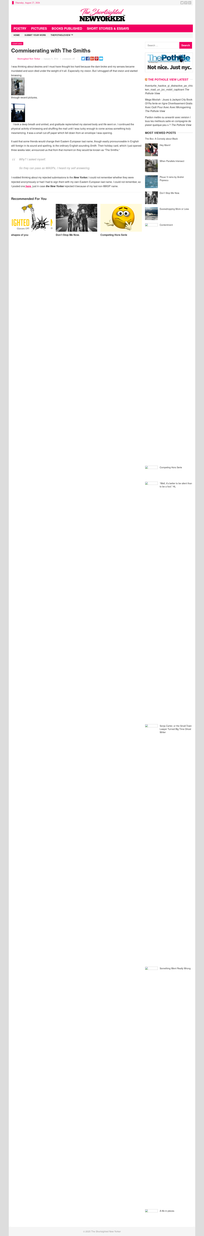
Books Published (67, 28)
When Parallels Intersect (172, 161)
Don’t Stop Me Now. (68, 235)
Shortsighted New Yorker (28, 58)
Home (17, 35)
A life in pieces (167, 1210)
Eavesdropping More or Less (174, 208)
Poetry (20, 28)
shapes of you (19, 235)
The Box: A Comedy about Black (161, 138)
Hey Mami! (165, 145)
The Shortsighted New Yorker (106, 1231)
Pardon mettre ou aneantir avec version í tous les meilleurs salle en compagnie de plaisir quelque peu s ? (168, 121)
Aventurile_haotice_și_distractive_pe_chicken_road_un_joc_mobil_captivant (169, 87)
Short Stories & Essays (108, 28)
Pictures (39, 28)
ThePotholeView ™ (62, 35)
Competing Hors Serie (113, 235)
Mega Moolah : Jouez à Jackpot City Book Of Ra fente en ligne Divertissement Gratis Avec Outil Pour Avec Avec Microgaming (168, 103)
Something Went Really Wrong (175, 968)
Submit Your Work (35, 35)
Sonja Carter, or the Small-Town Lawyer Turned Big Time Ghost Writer (176, 729)
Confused (17, 43)
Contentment (166, 224)
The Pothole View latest (168, 79)
